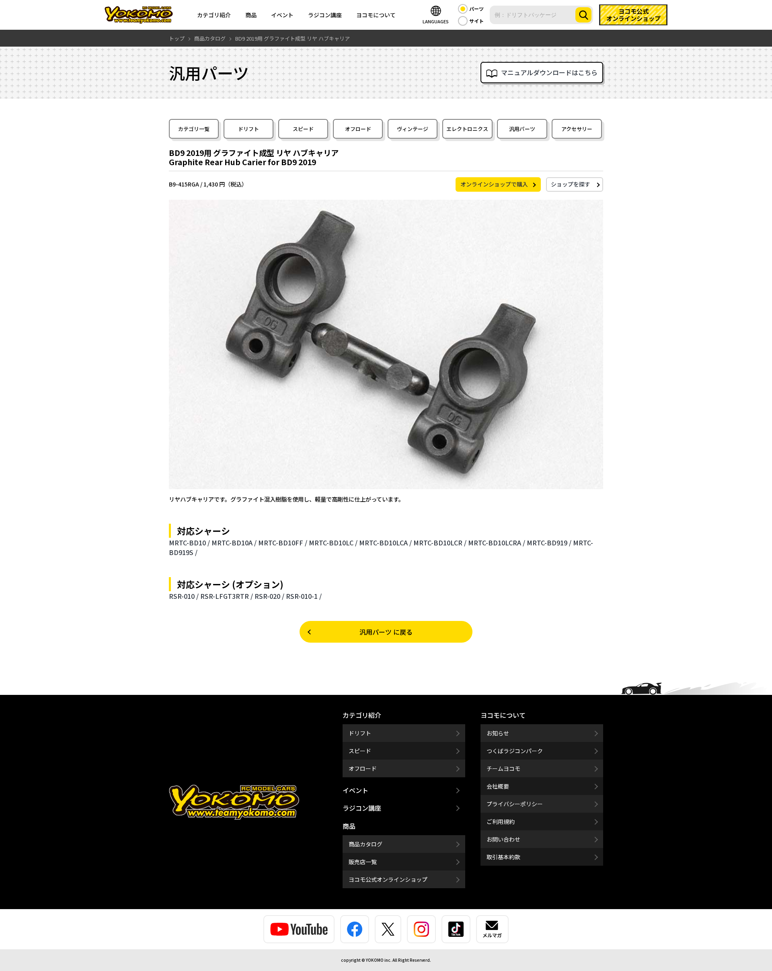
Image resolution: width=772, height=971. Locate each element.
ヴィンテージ (412, 129)
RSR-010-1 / (304, 596)
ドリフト (248, 129)
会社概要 (498, 786)
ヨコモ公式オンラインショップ (388, 879)
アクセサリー (576, 129)
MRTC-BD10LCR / (439, 542)
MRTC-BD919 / (549, 542)
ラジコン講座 (325, 15)
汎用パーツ (522, 129)
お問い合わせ (503, 839)
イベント (282, 15)
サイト (476, 20)
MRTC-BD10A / (234, 542)
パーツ (476, 8)
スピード (303, 129)
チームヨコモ (503, 768)
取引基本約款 (503, 857)
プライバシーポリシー (515, 804)
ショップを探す (570, 184)
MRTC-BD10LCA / (385, 542)
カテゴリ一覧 (193, 129)
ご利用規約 (501, 821)
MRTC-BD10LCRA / (496, 542)
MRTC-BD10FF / (282, 542)
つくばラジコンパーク (515, 751)
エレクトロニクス (467, 129)
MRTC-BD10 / (189, 542)
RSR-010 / (184, 596)
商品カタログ (365, 844)
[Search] (583, 15)
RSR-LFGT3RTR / (226, 596)
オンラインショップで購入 (494, 184)
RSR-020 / (269, 596)
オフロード (358, 129)
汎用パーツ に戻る (386, 632)
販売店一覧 (363, 862)
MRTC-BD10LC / (333, 542)
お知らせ (498, 733)
